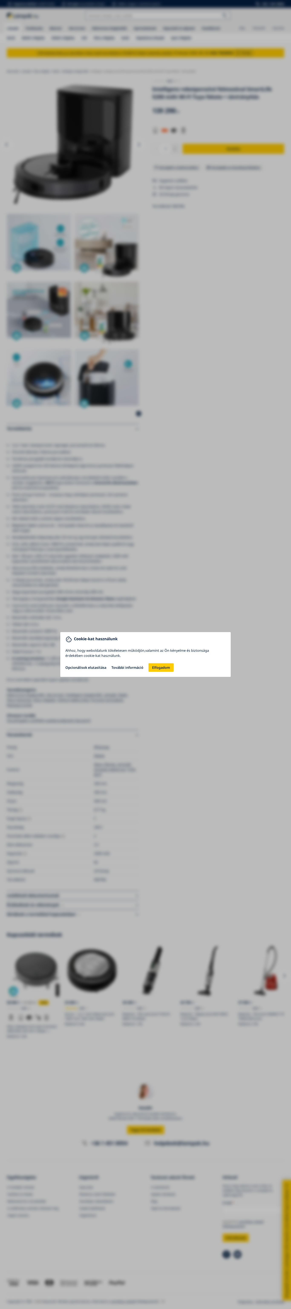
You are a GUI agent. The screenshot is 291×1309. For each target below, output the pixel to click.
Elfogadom (161, 667)
